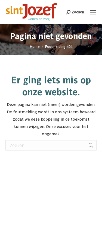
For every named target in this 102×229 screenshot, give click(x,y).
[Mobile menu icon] (93, 12)
